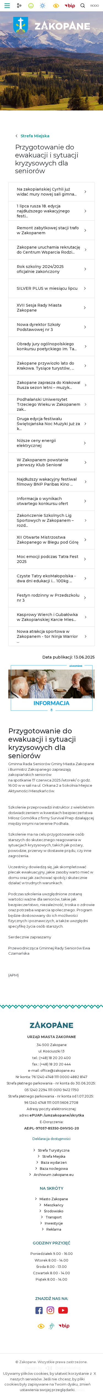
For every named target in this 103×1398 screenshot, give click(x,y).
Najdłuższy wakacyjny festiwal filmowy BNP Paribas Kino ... (47, 482)
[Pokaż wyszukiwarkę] (82, 5)
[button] (7, 5)
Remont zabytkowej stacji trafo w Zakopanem (48, 230)
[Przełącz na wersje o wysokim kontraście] (41, 1327)
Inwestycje (54, 1223)
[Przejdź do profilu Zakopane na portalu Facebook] (39, 1313)
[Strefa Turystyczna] (51, 1025)
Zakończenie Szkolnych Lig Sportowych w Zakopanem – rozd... (45, 520)
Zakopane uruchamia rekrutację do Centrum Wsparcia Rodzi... (48, 250)
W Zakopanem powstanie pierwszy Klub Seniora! (42, 462)
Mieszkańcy (53, 1205)
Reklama (53, 1229)
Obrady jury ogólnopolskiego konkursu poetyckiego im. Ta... (47, 346)
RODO (94, 5)
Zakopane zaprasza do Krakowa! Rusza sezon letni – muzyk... (48, 385)
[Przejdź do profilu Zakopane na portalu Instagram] (50, 1313)
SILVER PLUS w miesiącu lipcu (47, 288)
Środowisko (53, 1211)
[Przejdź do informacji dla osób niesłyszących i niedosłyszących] (51, 1328)
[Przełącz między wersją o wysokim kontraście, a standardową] (56, 5)
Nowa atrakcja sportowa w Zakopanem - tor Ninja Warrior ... (47, 636)
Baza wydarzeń (54, 1162)
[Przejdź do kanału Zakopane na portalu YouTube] (63, 1313)
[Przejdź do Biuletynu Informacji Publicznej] (70, 5)
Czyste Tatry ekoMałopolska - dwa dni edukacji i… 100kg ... (46, 578)
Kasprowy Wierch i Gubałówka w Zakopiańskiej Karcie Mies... (47, 617)
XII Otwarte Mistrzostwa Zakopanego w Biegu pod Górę (48, 540)
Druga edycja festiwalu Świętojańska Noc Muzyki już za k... (48, 423)
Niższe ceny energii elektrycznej (36, 443)
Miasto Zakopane (54, 1199)
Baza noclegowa (54, 1169)
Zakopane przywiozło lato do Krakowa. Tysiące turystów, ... (45, 366)
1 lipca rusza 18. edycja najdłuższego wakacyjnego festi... (43, 211)
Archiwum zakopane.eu (54, 1175)
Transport (54, 1217)
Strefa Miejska (35, 136)
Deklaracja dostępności (51, 1139)
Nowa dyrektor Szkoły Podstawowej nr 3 (38, 327)
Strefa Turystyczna (53, 1150)
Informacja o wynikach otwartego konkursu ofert (42, 501)
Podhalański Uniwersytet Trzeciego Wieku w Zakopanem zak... (48, 404)
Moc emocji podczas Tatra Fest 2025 (47, 559)
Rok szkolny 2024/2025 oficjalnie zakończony (40, 269)
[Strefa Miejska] (51, 25)
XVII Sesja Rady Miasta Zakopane (39, 308)
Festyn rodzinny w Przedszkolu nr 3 (48, 598)
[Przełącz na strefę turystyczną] (19, 5)
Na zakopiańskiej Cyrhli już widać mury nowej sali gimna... (47, 192)
